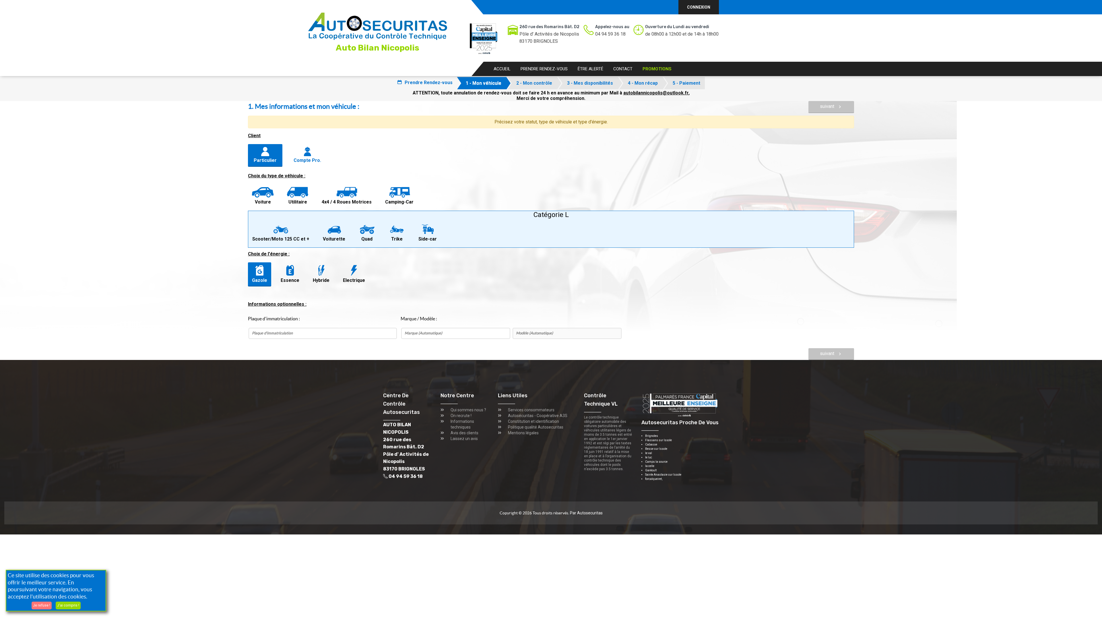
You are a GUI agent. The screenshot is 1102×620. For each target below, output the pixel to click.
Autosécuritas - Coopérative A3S (537, 415)
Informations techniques (462, 424)
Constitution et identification (533, 421)
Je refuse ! (41, 605)
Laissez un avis (464, 438)
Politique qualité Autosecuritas (535, 427)
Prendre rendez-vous (544, 68)
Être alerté (590, 68)
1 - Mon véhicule (483, 83)
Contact (623, 68)
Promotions (657, 68)
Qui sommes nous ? (468, 410)
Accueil (502, 68)
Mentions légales (523, 433)
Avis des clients (464, 433)
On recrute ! (461, 415)
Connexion (698, 7)
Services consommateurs (531, 410)
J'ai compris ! (68, 605)
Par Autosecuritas (586, 513)
